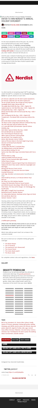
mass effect (5, 330)
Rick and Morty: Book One (8, 196)
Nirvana (11, 330)
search (27, 3)
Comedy (11, 33)
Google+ (14, 28)
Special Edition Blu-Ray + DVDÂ (14, 130)
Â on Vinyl (17, 185)
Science (11, 36)
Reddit (17, 28)
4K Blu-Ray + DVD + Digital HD (15, 115)
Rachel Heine (15, 25)
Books (4, 33)
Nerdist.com (3, 402)
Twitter (8, 28)
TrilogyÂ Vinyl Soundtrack (12, 190)
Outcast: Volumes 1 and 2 (8, 198)
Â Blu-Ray (14, 121)
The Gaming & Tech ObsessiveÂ (15, 247)
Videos (33, 400)
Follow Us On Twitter (19, 378)
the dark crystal (23, 332)
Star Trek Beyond (12, 332)
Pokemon (17, 330)
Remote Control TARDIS (12, 139)
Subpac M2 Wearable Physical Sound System (15, 183)
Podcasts (26, 400)
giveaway (15, 324)
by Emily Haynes (17, 102)
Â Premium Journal (11, 157)
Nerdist (7, 3)
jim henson (26, 326)
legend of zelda (16, 328)
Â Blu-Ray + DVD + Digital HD (18, 108)
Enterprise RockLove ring (11, 134)
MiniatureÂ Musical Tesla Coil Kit (11, 168)
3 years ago (5, 375)
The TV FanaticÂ (10, 245)
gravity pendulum (24, 274)
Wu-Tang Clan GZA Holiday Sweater (12, 181)
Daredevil (10, 174)
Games (30, 33)
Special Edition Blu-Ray (14, 124)
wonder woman (19, 333)
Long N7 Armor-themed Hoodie (14, 159)
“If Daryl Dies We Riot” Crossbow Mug (12, 146)
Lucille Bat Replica (12, 148)
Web (31, 36)
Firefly (31, 322)
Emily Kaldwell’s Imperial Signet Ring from (18, 163)
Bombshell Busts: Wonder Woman (12, 192)
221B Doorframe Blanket (11, 143)
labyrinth (8, 328)
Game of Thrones (6, 324)
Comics (18, 33)
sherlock (4, 332)
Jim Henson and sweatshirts (17, 99)
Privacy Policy (22, 402)
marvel (30, 328)
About (19, 400)
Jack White (11, 326)
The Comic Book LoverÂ (12, 251)
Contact (12, 400)
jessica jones (19, 326)
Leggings (6, 145)
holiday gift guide (24, 324)
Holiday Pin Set (10, 150)
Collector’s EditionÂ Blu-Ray (18, 123)
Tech (17, 36)
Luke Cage (4, 174)
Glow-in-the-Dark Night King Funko (17, 141)
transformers (9, 333)
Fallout (27, 322)
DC (15, 322)
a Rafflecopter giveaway (8, 220)
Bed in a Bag (8, 156)
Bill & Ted (4, 322)
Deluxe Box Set (12, 104)
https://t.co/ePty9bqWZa (16, 372)
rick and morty (25, 330)
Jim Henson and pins (15, 100)
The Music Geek (10, 253)
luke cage (25, 328)
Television (24, 36)
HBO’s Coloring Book (12, 135)
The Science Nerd (10, 249)
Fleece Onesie (7, 161)
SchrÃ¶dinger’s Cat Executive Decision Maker (15, 170)
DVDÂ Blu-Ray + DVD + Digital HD (16, 106)
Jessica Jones (20, 174)
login (31, 3)
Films (24, 33)
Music (4, 36)
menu (36, 3)
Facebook (11, 28)
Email (21, 28)
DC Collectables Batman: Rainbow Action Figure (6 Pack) (18, 194)
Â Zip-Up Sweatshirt (11, 132)
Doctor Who (20, 322)
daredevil (11, 322)
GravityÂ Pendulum (7, 172)
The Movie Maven (10, 244)
